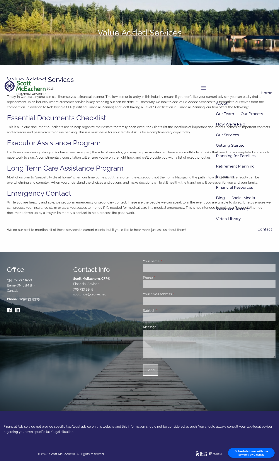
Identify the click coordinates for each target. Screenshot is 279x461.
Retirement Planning (235, 166)
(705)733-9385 (29, 299)
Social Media (243, 198)
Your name (167, 261)
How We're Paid (230, 124)
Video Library (228, 219)
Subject (164, 311)
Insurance (225, 177)
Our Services (227, 135)
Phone (163, 278)
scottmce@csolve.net (89, 294)
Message (165, 327)
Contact (264, 229)
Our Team (225, 114)
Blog (220, 198)
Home (266, 93)
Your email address (173, 294)
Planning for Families (235, 156)
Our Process (252, 114)
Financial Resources (234, 187)
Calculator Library (232, 208)
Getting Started (230, 145)
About (222, 103)
